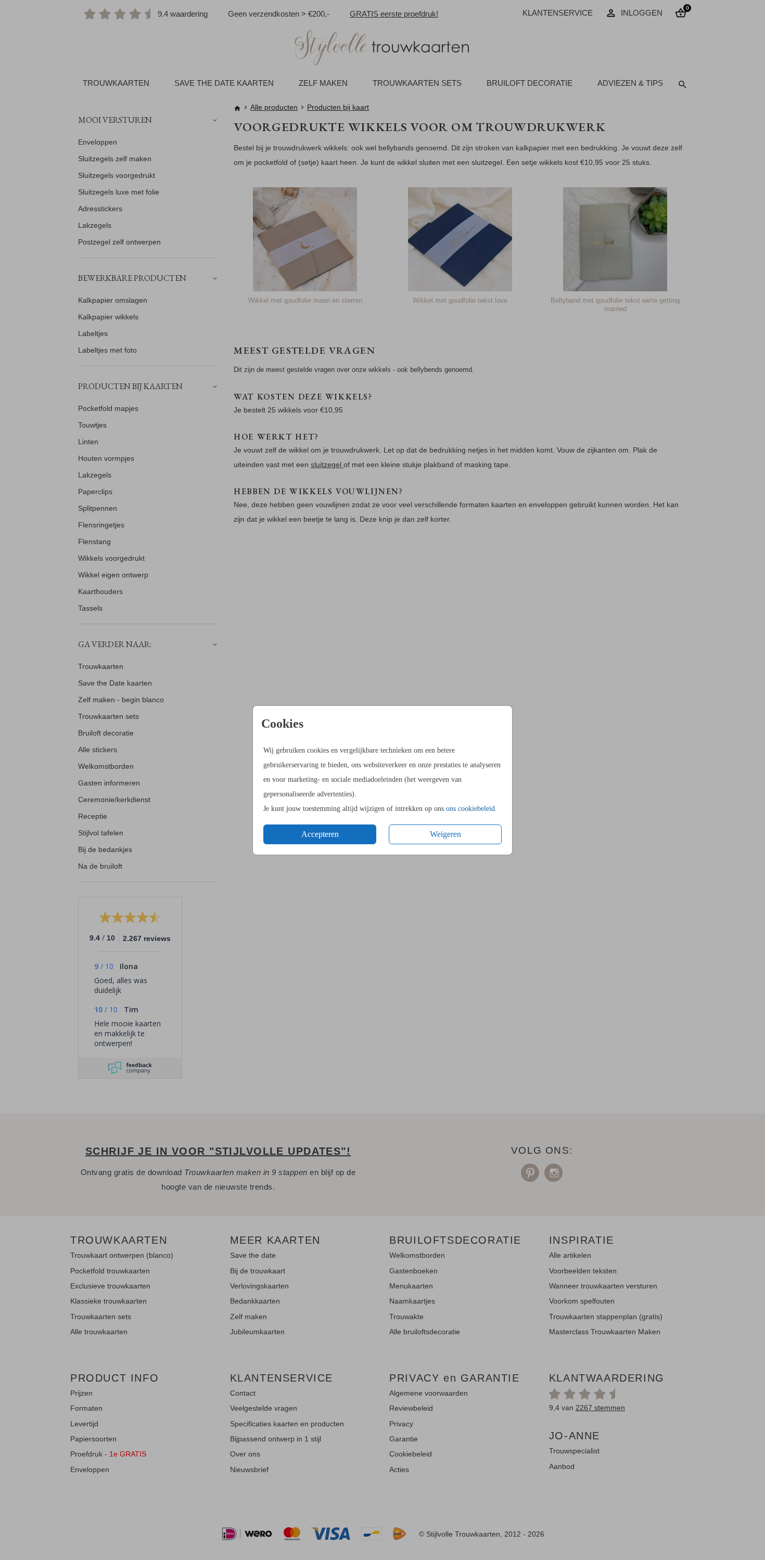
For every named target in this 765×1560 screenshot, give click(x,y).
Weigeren (445, 834)
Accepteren (320, 834)
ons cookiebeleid (470, 809)
